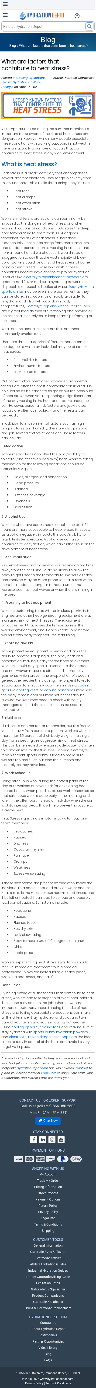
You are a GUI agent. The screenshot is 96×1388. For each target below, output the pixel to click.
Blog (12, 46)
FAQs (48, 1360)
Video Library (48, 1348)
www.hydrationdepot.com (56, 1379)
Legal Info (48, 1218)
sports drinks (44, 1032)
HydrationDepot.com (32, 1068)
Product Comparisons (48, 1295)
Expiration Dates (48, 1283)
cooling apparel (24, 1027)
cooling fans (50, 1027)
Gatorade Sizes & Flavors (48, 1252)
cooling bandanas (59, 690)
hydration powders (72, 1032)
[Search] (89, 26)
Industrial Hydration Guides (48, 1270)
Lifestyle (7, 87)
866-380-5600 (64, 1106)
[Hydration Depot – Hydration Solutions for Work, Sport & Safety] (42, 15)
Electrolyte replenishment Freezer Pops (58, 306)
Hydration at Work (26, 82)
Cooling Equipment (30, 78)
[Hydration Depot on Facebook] (33, 1139)
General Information (48, 1245)
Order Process (48, 1193)
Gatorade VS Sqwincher (48, 1289)
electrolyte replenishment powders (52, 277)
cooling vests (27, 690)
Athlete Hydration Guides (48, 1264)
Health (6, 82)
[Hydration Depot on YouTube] (61, 1139)
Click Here (48, 1073)
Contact (82, 1068)
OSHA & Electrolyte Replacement (48, 1308)
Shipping (48, 1230)
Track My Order (48, 1180)
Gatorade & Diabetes (48, 1302)
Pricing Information (48, 1187)
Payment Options (48, 1199)
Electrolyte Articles (48, 1258)
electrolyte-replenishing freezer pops (39, 1037)
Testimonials (48, 1335)
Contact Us (48, 1322)
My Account (48, 1174)
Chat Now (50, 1120)
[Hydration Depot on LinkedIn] (42, 1139)
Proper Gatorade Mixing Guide (48, 1277)
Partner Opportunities (48, 1341)
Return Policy (48, 1205)
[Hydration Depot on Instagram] (51, 1139)
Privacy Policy (48, 1212)
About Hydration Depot (48, 1329)
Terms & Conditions (48, 1224)
